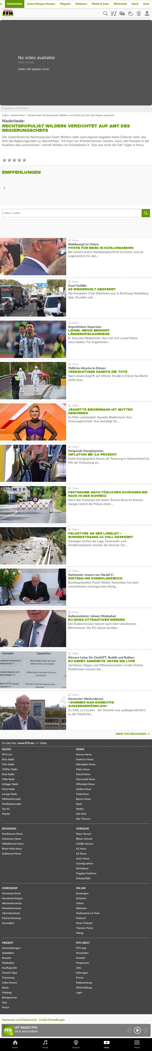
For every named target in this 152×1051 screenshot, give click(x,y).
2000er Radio (9, 769)
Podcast (76, 1047)
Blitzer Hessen (84, 839)
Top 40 (6, 809)
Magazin (65, 4)
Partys (5, 1007)
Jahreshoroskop (11, 913)
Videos (80, 903)
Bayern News (83, 799)
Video (5, 115)
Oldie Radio (8, 779)
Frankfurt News (85, 759)
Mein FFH (147, 12)
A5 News (81, 854)
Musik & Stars (100, 4)
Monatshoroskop (11, 908)
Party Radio (8, 789)
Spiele (5, 987)
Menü (137, 1047)
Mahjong (7, 992)
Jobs (78, 968)
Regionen (9, 828)
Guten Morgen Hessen (41, 4)
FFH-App (81, 948)
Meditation (8, 963)
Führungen (82, 973)
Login (79, 992)
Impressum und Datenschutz (19, 1020)
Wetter (130, 12)
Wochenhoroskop (12, 903)
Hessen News (84, 754)
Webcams (81, 908)
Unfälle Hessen (84, 844)
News (80, 749)
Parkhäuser (82, 868)
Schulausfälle (83, 878)
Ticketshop (8, 978)
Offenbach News (85, 784)
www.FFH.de (26, 743)
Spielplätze (8, 953)
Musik (45, 1047)
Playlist (114, 12)
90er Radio (8, 764)
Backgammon (9, 997)
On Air (81, 888)
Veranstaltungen (11, 948)
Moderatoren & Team (88, 913)
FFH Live (7, 754)
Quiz (4, 1002)
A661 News (83, 858)
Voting (79, 933)
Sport (135, 4)
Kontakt (80, 958)
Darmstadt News (85, 779)
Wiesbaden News (86, 764)
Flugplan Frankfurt (86, 873)
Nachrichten (14, 4)
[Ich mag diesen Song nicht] (145, 1030)
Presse (80, 978)
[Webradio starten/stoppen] (137, 1030)
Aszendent (8, 923)
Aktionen (81, 4)
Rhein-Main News (12, 849)
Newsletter (82, 953)
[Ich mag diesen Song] (129, 1030)
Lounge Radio (9, 794)
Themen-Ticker (84, 928)
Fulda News (82, 794)
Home (15, 1047)
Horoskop (10, 888)
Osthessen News (11, 839)
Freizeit (7, 943)
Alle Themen (83, 819)
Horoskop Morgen (12, 898)
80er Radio (8, 759)
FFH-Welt (83, 943)
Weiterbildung (84, 987)
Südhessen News (11, 854)
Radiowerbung (84, 983)
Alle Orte (81, 814)
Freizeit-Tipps (9, 973)
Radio (6, 749)
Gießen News (83, 789)
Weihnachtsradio (11, 799)
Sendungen (82, 893)
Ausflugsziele (9, 968)
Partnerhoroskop (11, 918)
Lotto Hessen (9, 983)
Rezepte (6, 958)
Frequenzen (82, 963)
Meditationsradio (11, 804)
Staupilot (122, 12)
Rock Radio (8, 774)
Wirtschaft (120, 4)
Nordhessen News (12, 834)
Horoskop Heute (11, 893)
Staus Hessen (83, 834)
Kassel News (83, 774)
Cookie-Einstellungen (52, 1020)
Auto (146, 4)
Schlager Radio (10, 784)
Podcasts (81, 918)
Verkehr (82, 828)
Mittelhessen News (13, 844)
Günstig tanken (84, 863)
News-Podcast (84, 923)
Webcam (139, 12)
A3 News (81, 849)
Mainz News (83, 769)
